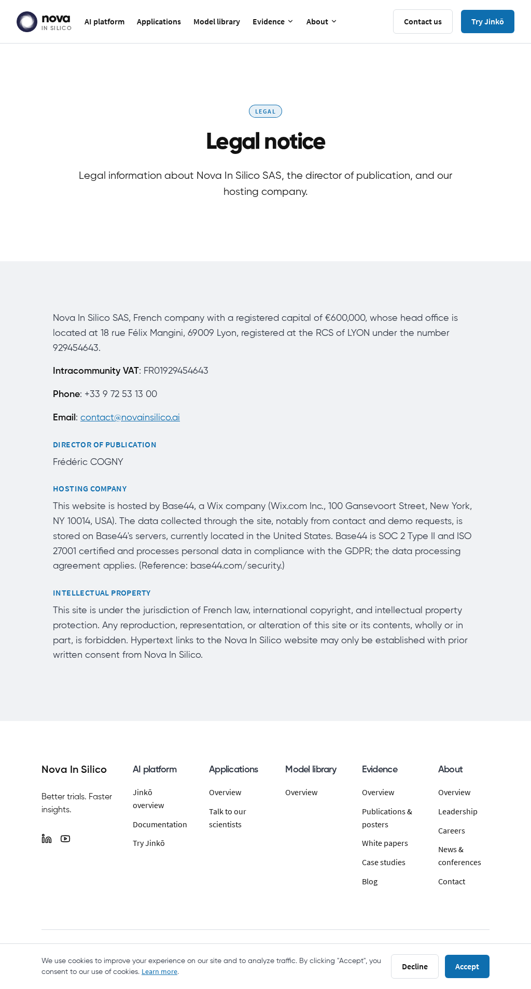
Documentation (158, 824)
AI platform (104, 21)
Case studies (384, 862)
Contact (451, 881)
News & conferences (459, 855)
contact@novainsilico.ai (130, 417)
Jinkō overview (148, 798)
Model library (216, 21)
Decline (415, 966)
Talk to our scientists (227, 817)
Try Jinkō (487, 21)
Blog (370, 881)
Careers (451, 830)
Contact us (423, 21)
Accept (467, 966)
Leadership (458, 811)
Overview (225, 792)
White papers (385, 843)
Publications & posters (387, 817)
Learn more (159, 971)
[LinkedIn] (46, 838)
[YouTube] (65, 838)
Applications (159, 21)
